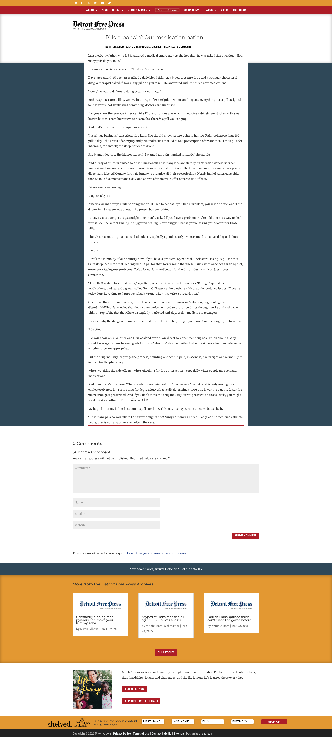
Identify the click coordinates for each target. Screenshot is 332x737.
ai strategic (206, 733)
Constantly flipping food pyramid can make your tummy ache (94, 620)
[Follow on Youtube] (102, 3)
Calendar (239, 10)
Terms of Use (141, 733)
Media (167, 733)
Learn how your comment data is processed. (157, 553)
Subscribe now (134, 689)
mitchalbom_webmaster (162, 626)
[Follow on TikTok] (109, 3)
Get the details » (191, 569)
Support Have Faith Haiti (141, 701)
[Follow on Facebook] (82, 3)
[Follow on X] (88, 3)
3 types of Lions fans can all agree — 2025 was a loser (163, 618)
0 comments (184, 46)
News (105, 10)
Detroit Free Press (164, 46)
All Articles (166, 652)
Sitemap (179, 733)
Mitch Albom (116, 46)
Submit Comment (245, 535)
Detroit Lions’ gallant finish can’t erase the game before (229, 618)
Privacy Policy (122, 733)
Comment (146, 46)
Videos (225, 10)
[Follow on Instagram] (95, 3)
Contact (156, 733)
